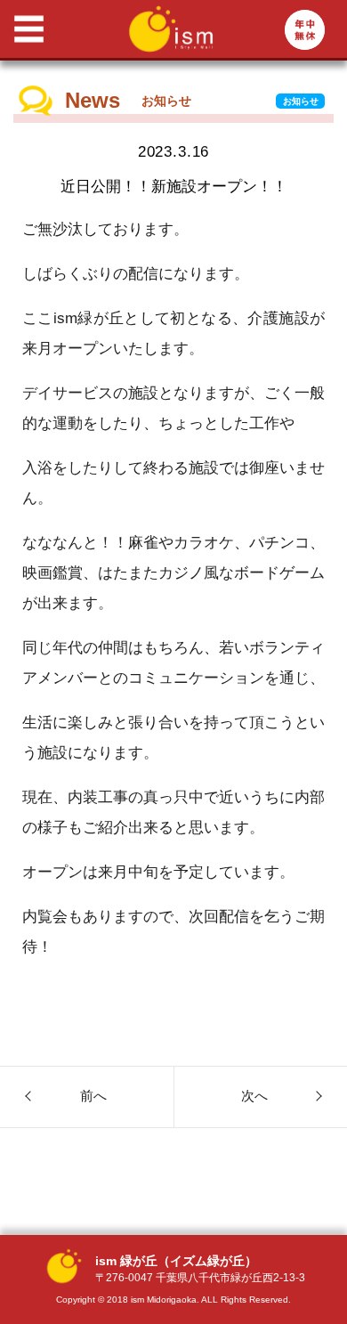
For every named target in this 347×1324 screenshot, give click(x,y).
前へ (93, 1095)
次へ (254, 1095)
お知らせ (301, 101)
